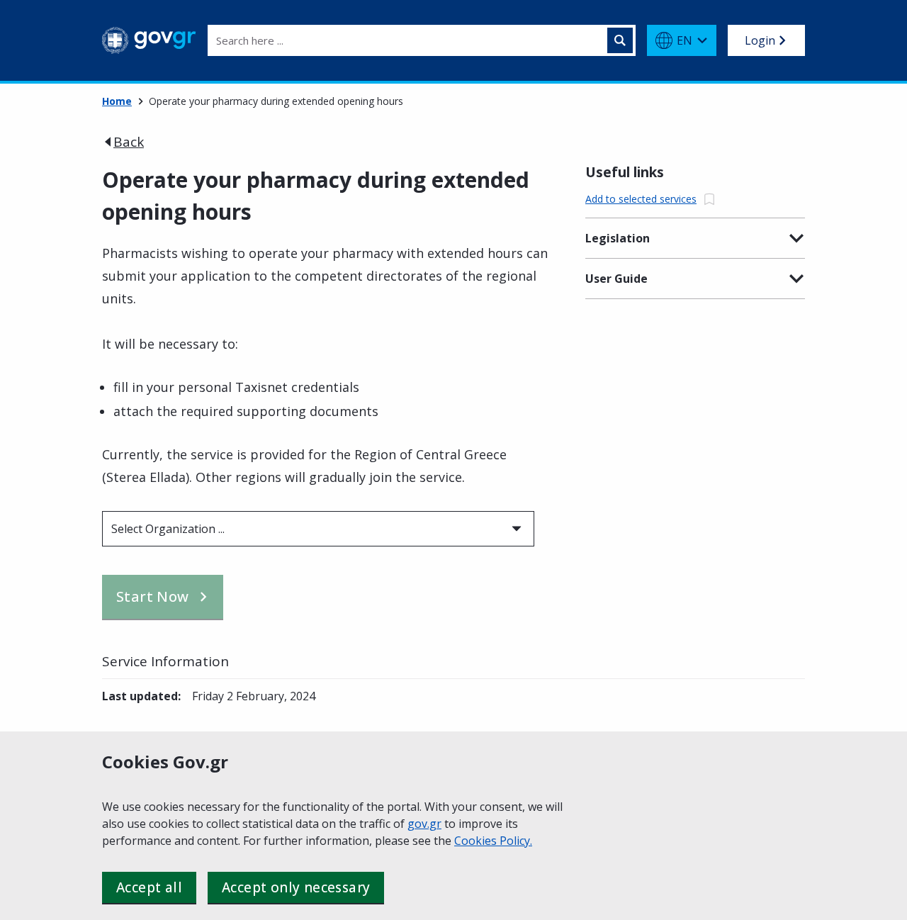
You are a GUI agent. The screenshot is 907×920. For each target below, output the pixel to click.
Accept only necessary (296, 887)
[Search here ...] (620, 40)
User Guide (616, 278)
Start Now (152, 596)
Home (117, 101)
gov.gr (424, 823)
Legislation (617, 238)
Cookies (477, 840)
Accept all (149, 887)
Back (128, 142)
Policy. (516, 840)
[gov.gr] (149, 40)
